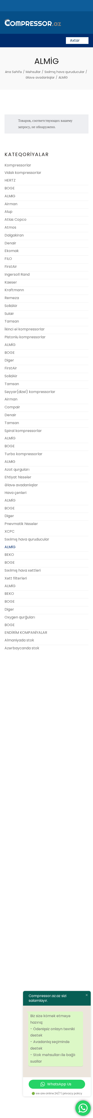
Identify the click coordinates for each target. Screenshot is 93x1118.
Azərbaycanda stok (22, 648)
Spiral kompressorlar (23, 430)
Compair (12, 407)
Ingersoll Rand (17, 274)
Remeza (12, 297)
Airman (11, 204)
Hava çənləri (15, 492)
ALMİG (10, 344)
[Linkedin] (46, 1097)
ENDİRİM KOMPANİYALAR (26, 632)
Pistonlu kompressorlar (25, 337)
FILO (8, 258)
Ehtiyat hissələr (18, 477)
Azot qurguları (17, 469)
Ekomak (12, 250)
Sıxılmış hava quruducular (27, 539)
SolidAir (11, 305)
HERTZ (10, 180)
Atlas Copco (15, 219)
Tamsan (12, 321)
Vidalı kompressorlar (23, 172)
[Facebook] (34, 1097)
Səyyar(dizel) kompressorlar (30, 391)
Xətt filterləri (16, 578)
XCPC (9, 531)
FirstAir (11, 266)
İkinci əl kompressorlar (25, 329)
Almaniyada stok (19, 640)
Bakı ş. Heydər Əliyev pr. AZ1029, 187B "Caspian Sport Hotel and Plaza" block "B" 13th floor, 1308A (46, 736)
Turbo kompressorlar (23, 454)
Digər (9, 360)
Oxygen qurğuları (20, 617)
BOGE (10, 188)
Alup (8, 211)
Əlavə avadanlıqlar (21, 485)
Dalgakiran (14, 235)
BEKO (9, 554)
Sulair (9, 313)
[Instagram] (58, 1097)
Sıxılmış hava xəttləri (23, 570)
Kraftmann (14, 290)
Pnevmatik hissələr (21, 523)
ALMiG (10, 196)
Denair (10, 243)
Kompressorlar (18, 165)
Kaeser (11, 282)
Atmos (10, 227)
